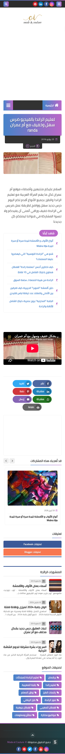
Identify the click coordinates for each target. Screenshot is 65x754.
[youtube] (40, 749)
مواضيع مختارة (48, 715)
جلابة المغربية (29, 685)
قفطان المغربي (48, 707)
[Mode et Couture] (32, 19)
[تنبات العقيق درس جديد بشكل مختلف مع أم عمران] (55, 627)
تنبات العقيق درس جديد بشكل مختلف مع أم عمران (28, 630)
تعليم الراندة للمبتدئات (27, 677)
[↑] (32, 735)
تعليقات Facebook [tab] (33, 544)
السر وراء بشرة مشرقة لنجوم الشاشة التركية (24, 648)
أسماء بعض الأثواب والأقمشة (29, 585)
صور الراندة (50, 700)
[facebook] (46, 4)
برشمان (52, 677)
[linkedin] (40, 4)
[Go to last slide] (12, 460)
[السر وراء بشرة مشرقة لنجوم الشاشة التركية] (55, 646)
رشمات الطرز (49, 692)
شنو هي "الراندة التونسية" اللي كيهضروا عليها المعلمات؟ (32, 256)
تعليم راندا (51, 685)
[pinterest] (35, 4)
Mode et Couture (15, 742)
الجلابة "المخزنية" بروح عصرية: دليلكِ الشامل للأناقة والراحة (31, 304)
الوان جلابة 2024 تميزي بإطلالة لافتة (25, 607)
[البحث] (6, 4)
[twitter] (29, 749)
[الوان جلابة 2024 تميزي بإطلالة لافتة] (55, 606)
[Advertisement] (32, 64)
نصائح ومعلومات (23, 715)
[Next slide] (6, 460)
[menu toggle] (59, 4)
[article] (32, 427)
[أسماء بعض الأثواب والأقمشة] (55, 585)
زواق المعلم (27, 692)
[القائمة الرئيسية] (8, 105)
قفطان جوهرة (23, 707)
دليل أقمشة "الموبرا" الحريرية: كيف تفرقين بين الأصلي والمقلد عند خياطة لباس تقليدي (31, 290)
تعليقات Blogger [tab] (32, 552)
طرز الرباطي (29, 700)
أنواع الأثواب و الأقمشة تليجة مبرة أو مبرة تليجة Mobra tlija (32, 243)
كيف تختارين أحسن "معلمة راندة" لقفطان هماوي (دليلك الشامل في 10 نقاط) (32, 269)
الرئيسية (49, 105)
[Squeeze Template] (55, 742)
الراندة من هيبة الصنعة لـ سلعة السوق (33, 280)
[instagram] (51, 4)
